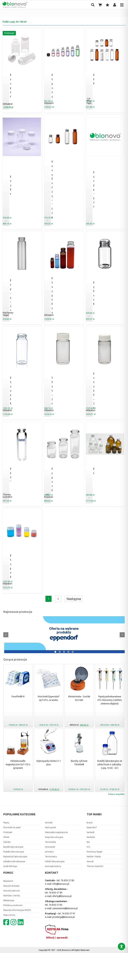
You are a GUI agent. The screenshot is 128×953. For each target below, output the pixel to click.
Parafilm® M (18, 696)
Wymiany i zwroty (11, 895)
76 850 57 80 (67, 880)
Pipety (6, 822)
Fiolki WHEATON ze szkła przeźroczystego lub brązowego (10, 390)
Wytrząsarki (50, 827)
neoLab (90, 861)
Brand (89, 822)
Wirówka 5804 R (21, 647)
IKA (88, 842)
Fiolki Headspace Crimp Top (10, 475)
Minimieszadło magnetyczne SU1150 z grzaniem (18, 764)
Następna (73, 599)
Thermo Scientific (7, 495)
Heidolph (91, 837)
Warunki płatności (11, 891)
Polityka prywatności (13, 905)
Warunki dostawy (11, 886)
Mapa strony (9, 915)
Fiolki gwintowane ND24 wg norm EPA (93, 293)
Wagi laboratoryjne (54, 837)
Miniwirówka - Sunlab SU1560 (79, 698)
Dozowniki (50, 847)
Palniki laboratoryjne (54, 861)
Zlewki (6, 837)
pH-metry (49, 852)
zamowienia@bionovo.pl (65, 908)
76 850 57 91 (68, 913)
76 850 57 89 (55, 892)
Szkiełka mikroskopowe (14, 861)
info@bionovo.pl (60, 884)
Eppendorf (92, 827)
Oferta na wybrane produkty (64, 630)
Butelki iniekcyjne (93, 471)
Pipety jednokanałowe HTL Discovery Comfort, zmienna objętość (110, 700)
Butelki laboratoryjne (13, 847)
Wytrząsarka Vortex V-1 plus (48, 763)
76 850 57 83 (55, 904)
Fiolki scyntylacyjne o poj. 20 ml (10, 85)
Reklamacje (8, 900)
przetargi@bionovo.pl (63, 917)
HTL (88, 847)
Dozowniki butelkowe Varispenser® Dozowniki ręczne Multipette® (75, 620)
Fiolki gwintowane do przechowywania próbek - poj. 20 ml (93, 189)
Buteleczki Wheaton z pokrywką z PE (10, 566)
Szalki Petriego (10, 866)
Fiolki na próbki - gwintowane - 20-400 (10, 295)
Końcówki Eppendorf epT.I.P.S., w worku (48, 698)
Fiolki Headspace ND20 (93, 79)
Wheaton (49, 315)
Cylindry (7, 842)
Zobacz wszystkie (116, 794)
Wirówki (48, 822)
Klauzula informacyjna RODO (17, 910)
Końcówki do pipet (12, 827)
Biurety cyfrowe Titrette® (79, 763)
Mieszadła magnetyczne (56, 832)
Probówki (7, 832)
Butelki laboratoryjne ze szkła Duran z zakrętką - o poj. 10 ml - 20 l (109, 764)
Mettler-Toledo (94, 856)
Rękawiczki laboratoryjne (15, 856)
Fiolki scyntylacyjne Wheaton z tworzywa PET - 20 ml (93, 390)
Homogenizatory (53, 866)
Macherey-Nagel (8, 313)
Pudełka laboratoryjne (13, 852)
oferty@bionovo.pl (62, 896)
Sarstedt (90, 832)
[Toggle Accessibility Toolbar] (122, 946)
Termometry (51, 856)
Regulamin (8, 881)
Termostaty (50, 842)
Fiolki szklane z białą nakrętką (10, 185)
